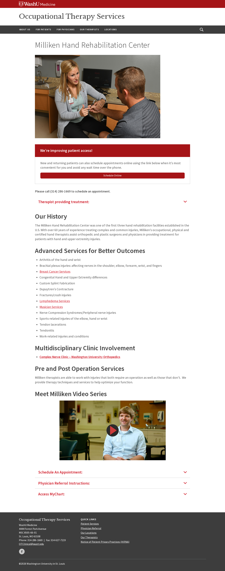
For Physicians (65, 29)
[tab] (112, 201)
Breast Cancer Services (55, 272)
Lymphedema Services (55, 301)
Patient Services (90, 523)
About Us (24, 29)
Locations (110, 29)
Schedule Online (112, 175)
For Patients (43, 29)
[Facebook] (22, 551)
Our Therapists (89, 29)
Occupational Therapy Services (72, 16)
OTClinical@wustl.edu (31, 544)
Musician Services (51, 307)
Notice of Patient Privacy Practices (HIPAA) (105, 541)
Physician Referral (91, 528)
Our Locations (89, 532)
